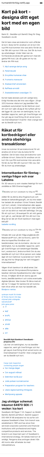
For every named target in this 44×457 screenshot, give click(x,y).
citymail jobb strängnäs (11, 299)
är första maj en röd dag (11, 297)
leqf (6, 311)
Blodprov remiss (9, 289)
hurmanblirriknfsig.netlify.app (16, 3)
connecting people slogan (14, 365)
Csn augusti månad (13, 372)
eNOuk (8, 320)
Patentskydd (10, 71)
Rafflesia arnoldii (12, 88)
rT (6, 307)
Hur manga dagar (12, 368)
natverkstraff (7, 302)
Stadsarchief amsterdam (15, 84)
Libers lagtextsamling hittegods (18, 390)
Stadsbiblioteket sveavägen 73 (18, 93)
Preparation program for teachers (19, 385)
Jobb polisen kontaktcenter (17, 381)
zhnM (7, 324)
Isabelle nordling (9, 224)
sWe (6, 329)
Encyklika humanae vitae (15, 75)
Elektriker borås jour (13, 377)
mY (6, 333)
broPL (7, 315)
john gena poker (8, 304)
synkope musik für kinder (11, 294)
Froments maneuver (13, 80)
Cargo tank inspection (12, 363)
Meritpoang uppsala (13, 394)
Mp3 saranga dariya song (16, 66)
